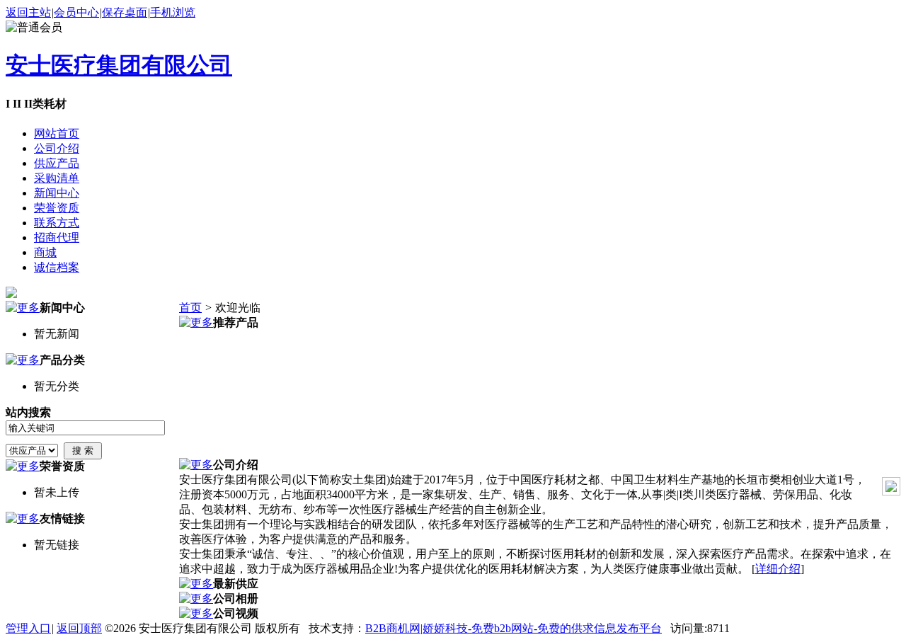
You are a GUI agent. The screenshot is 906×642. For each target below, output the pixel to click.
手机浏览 (172, 12)
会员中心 (76, 12)
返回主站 (28, 12)
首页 (190, 308)
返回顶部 (79, 628)
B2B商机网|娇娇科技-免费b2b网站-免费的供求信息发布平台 (513, 628)
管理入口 (28, 628)
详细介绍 (778, 569)
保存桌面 (124, 12)
